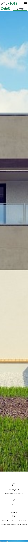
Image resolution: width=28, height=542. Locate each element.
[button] (25, 3)
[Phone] (8, 8)
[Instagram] (2, 8)
